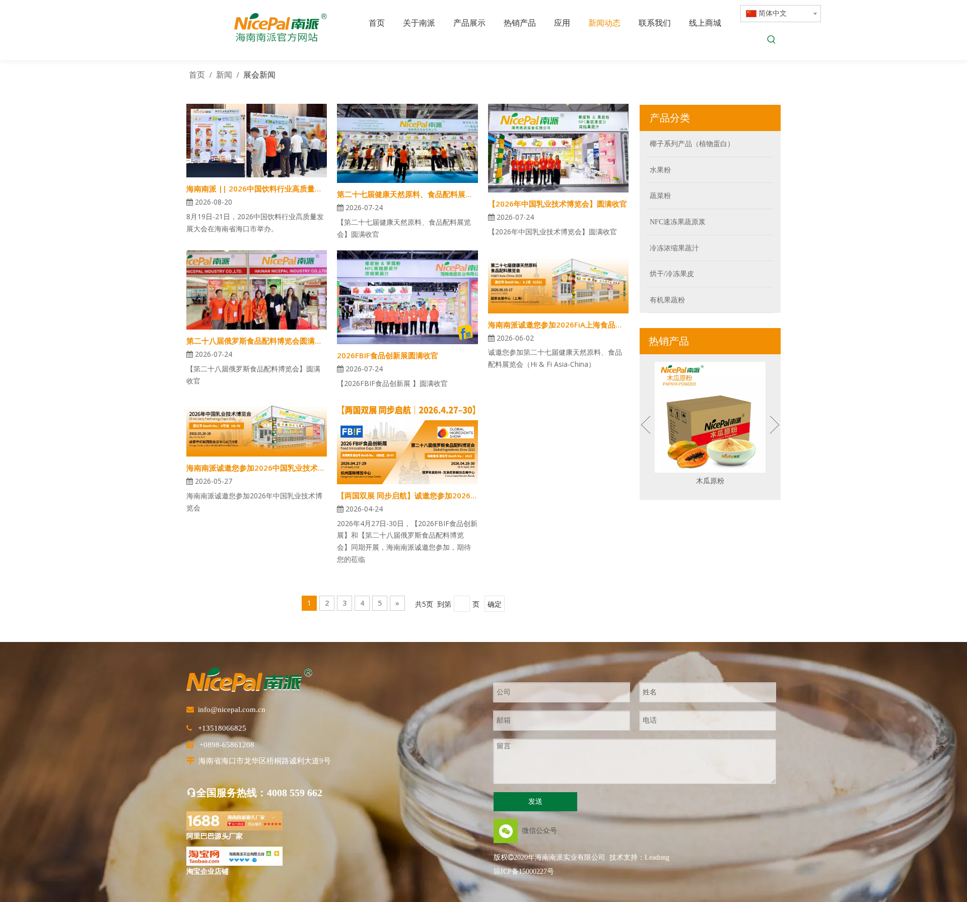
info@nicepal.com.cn (231, 709)
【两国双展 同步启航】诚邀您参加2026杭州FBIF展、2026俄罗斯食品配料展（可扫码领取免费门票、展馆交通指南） (407, 495)
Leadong (657, 857)
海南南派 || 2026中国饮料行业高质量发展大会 (256, 188)
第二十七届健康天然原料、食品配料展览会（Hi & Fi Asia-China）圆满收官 (407, 194)
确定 (495, 604)
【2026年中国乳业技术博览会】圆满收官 (557, 204)
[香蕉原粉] (710, 417)
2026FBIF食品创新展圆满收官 (387, 355)
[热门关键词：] (772, 40)
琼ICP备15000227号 (524, 871)
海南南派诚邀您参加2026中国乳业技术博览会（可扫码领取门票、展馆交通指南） (256, 468)
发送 (535, 801)
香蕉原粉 (710, 481)
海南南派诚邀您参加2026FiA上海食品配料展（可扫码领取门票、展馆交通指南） (558, 324)
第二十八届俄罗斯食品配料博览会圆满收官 (256, 341)
